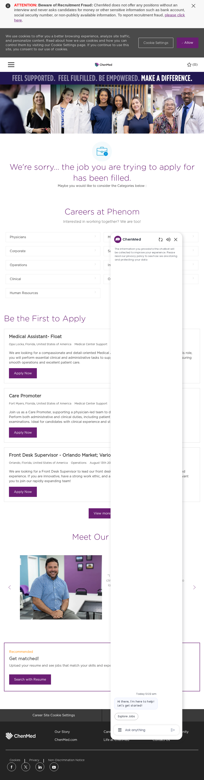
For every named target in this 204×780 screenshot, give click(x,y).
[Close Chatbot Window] (175, 239)
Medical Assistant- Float (35, 336)
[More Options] (119, 729)
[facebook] (11, 766)
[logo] (20, 735)
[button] (155, 43)
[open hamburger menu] (11, 64)
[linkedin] (39, 766)
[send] (173, 729)
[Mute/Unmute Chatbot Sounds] (168, 239)
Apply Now (23, 373)
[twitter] (25, 766)
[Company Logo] (103, 64)
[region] (146, 484)
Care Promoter (25, 395)
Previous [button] (10, 587)
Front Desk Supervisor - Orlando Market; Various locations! (73, 455)
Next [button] (194, 587)
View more (102, 513)
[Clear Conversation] (161, 239)
